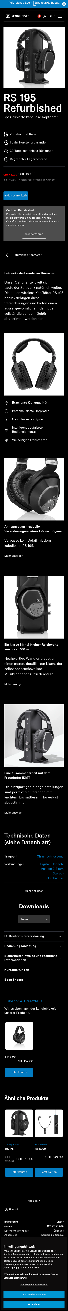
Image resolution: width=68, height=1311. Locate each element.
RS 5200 (40, 1149)
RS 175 (9, 1149)
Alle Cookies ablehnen (34, 1295)
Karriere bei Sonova (52, 1235)
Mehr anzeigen (13, 556)
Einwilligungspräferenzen (33, 1285)
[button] (39, 16)
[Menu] (60, 16)
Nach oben (34, 1201)
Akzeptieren (34, 1304)
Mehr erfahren (34, 234)
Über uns (59, 1231)
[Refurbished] (19, 1123)
